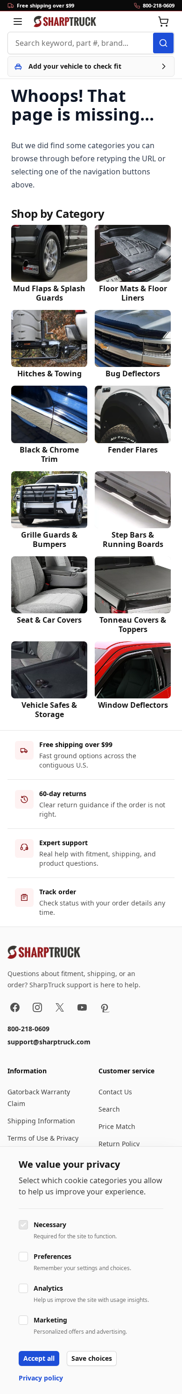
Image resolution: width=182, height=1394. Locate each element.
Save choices (91, 1358)
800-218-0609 (28, 1028)
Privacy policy (41, 1377)
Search (109, 1109)
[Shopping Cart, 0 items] (163, 21)
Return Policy (119, 1143)
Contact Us (115, 1091)
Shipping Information (41, 1120)
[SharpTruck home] (65, 21)
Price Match (116, 1126)
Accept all (39, 1358)
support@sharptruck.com (49, 1041)
